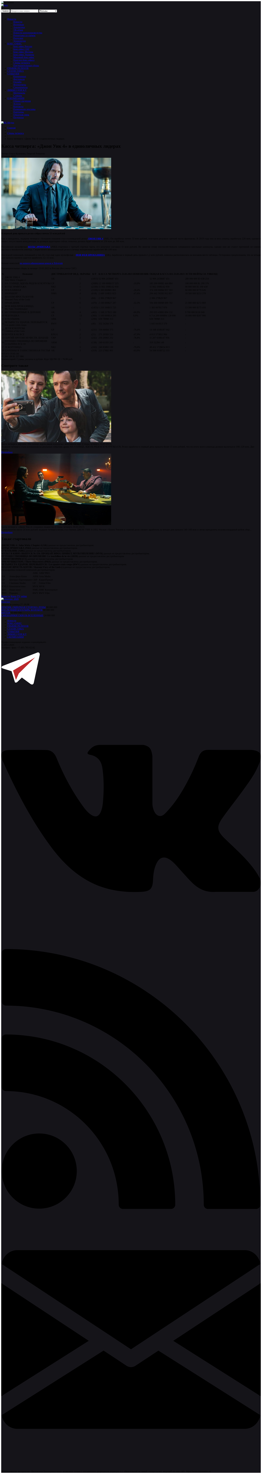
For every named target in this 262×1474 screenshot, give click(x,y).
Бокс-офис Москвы (23, 52)
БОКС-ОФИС (14, 43)
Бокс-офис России (22, 46)
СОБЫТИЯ (13, 73)
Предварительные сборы (26, 65)
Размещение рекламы (24, 109)
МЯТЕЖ (5, 612)
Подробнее (7, 452)
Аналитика (19, 27)
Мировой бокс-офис (23, 57)
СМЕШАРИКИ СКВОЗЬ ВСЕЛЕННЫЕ (22, 615)
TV (18, 596)
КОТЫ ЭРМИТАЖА (39, 246)
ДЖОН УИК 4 (95, 238)
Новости (11, 19)
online (24, 596)
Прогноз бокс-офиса (23, 60)
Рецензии (18, 38)
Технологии (19, 41)
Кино (13, 596)
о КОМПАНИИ (15, 637)
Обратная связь (21, 114)
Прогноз (5, 601)
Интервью (18, 24)
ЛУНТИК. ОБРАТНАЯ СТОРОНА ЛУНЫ (23, 607)
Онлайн (17, 82)
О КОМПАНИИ (15, 98)
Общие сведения (22, 101)
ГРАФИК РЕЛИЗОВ (18, 68)
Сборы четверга (21, 62)
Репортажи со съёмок (24, 35)
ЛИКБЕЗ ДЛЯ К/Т (17, 90)
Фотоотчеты (19, 84)
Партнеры (18, 112)
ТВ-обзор (18, 30)
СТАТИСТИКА (15, 71)
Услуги (17, 103)
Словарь (17, 95)
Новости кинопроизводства (27, 32)
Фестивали (19, 79)
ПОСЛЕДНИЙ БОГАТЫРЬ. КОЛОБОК (22, 610)
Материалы (19, 93)
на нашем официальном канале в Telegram (41, 263)
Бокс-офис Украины (23, 54)
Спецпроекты (20, 87)
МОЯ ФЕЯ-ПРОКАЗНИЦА (90, 255)
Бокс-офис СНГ (21, 49)
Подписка (18, 117)
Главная (11, 127)
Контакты (18, 106)
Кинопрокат (19, 76)
